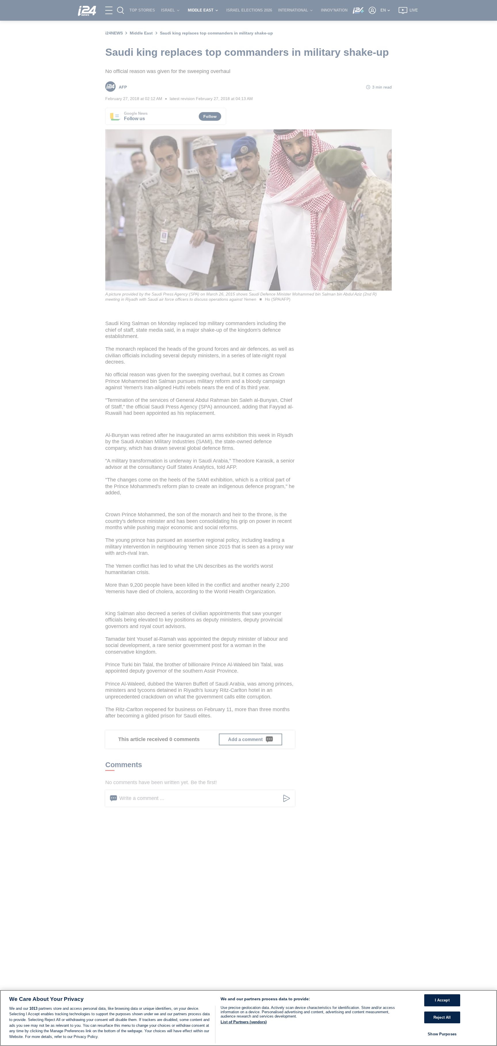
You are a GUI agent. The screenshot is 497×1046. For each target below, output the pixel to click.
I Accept (442, 1000)
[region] (248, 1018)
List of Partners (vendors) (244, 1022)
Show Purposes (442, 1034)
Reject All (442, 1017)
